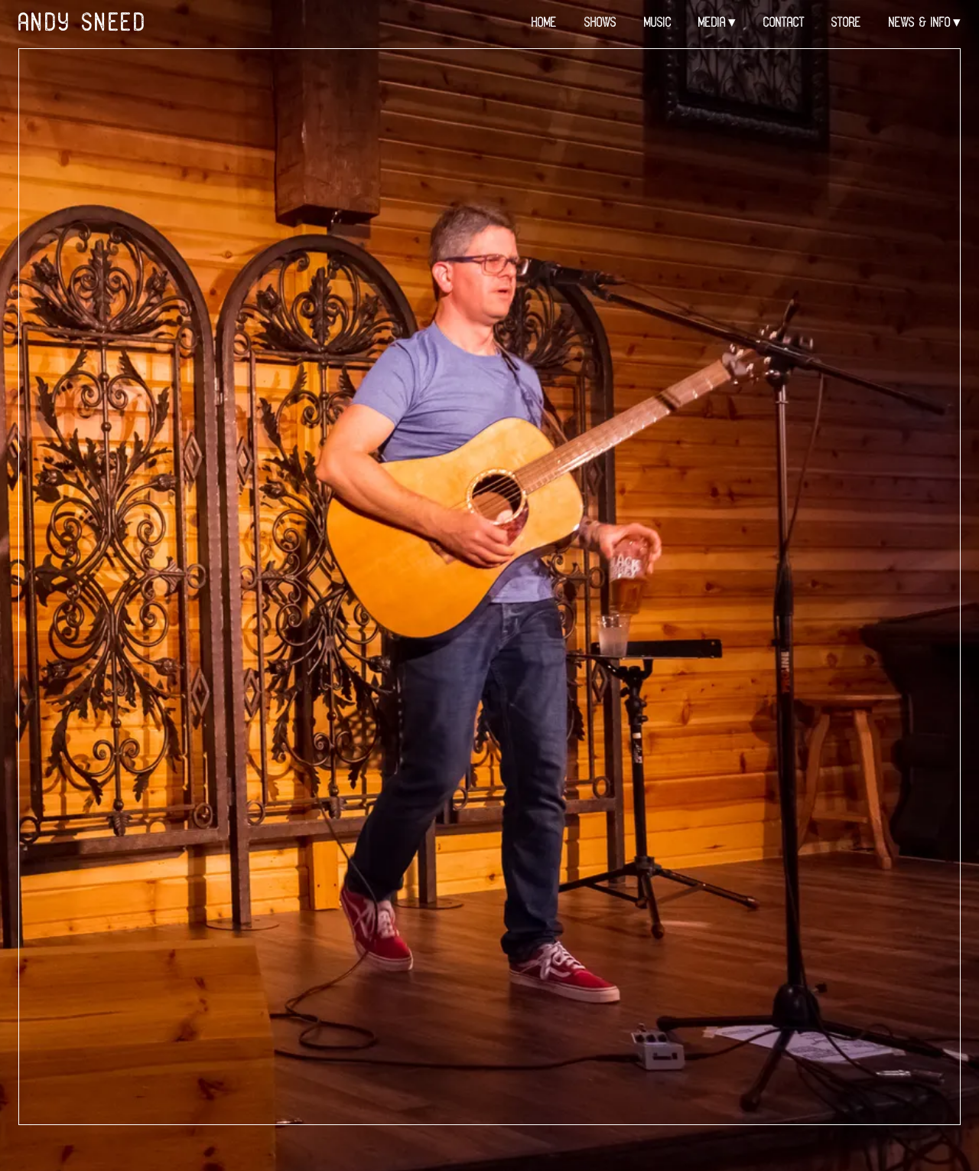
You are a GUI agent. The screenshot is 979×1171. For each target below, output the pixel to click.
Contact (784, 23)
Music (658, 23)
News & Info (920, 23)
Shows (600, 23)
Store (846, 23)
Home (544, 23)
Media (712, 23)
